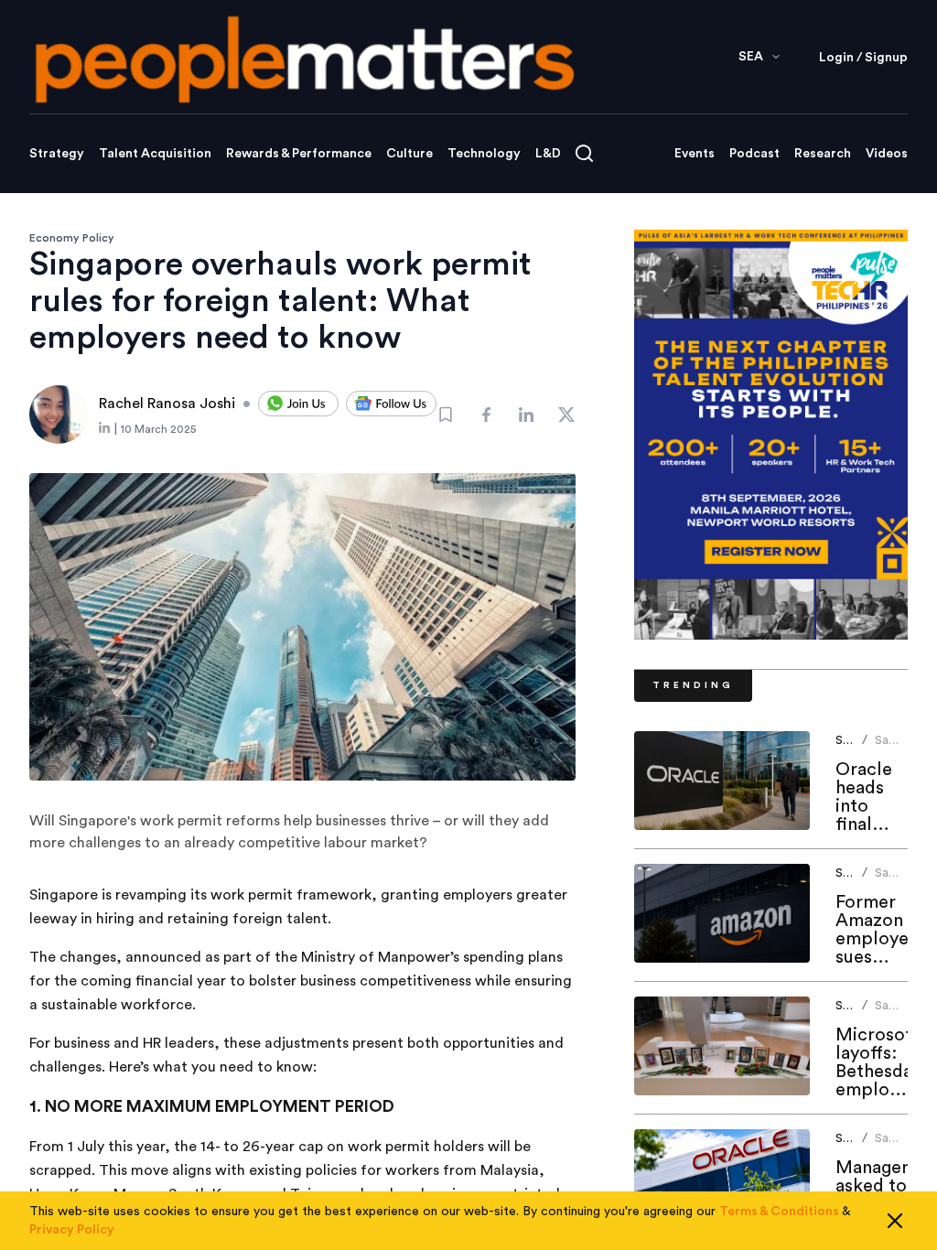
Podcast (754, 153)
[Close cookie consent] (895, 1221)
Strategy (56, 153)
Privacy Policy (71, 1229)
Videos (887, 153)
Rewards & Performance (299, 153)
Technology (484, 153)
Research (822, 153)
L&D (548, 153)
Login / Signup (863, 57)
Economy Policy (71, 237)
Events (694, 153)
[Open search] (584, 153)
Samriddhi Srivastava (903, 747)
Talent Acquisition (155, 153)
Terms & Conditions (779, 1211)
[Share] (486, 414)
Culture (409, 153)
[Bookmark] (445, 414)
